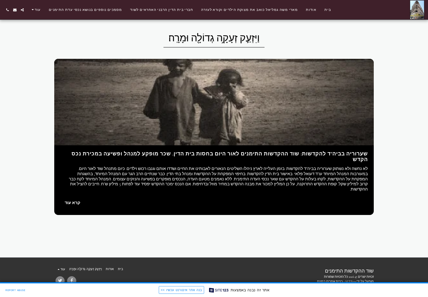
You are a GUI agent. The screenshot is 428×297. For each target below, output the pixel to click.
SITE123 (350, 281)
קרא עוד (72, 202)
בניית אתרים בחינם (330, 281)
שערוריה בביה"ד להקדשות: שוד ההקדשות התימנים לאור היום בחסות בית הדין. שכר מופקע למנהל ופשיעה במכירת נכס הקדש (220, 157)
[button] (22, 10)
